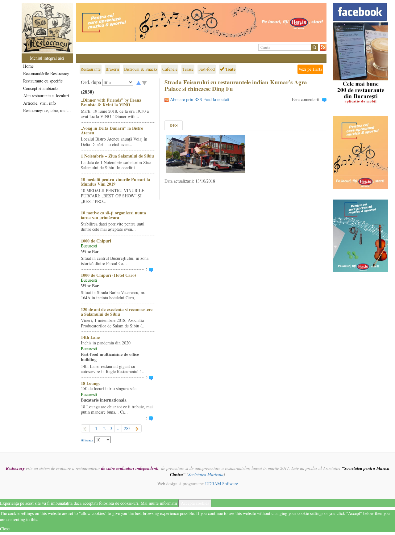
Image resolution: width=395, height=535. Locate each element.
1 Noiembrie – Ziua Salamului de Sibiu (117, 156)
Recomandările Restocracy (46, 73)
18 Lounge (90, 383)
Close (5, 529)
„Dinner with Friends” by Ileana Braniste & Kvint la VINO (111, 102)
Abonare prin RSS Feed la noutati (199, 99)
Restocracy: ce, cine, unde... (47, 110)
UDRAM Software (221, 484)
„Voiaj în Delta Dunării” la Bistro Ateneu (112, 130)
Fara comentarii (305, 99)
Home (28, 66)
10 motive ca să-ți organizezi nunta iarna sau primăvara (113, 215)
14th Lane (90, 337)
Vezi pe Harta (310, 69)
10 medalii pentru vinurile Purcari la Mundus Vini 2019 (115, 181)
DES (173, 125)
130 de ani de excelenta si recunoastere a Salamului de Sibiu (116, 311)
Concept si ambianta (40, 88)
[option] (201, 22)
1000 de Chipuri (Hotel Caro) (108, 275)
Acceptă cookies (195, 503)
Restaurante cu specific (43, 81)
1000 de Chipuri (96, 241)
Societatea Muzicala (205, 474)
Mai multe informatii (159, 503)
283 (127, 428)
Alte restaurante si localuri (46, 96)
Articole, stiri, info (39, 103)
